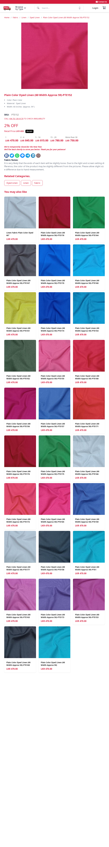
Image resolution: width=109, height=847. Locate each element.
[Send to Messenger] (22, 155)
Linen (24, 17)
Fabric (15, 17)
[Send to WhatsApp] (17, 155)
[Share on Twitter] (12, 155)
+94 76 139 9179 (16, 118)
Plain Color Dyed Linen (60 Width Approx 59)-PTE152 (66, 17)
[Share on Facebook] (6, 155)
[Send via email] (38, 155)
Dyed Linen (35, 17)
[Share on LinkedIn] (33, 155)
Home (6, 17)
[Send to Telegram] (28, 155)
